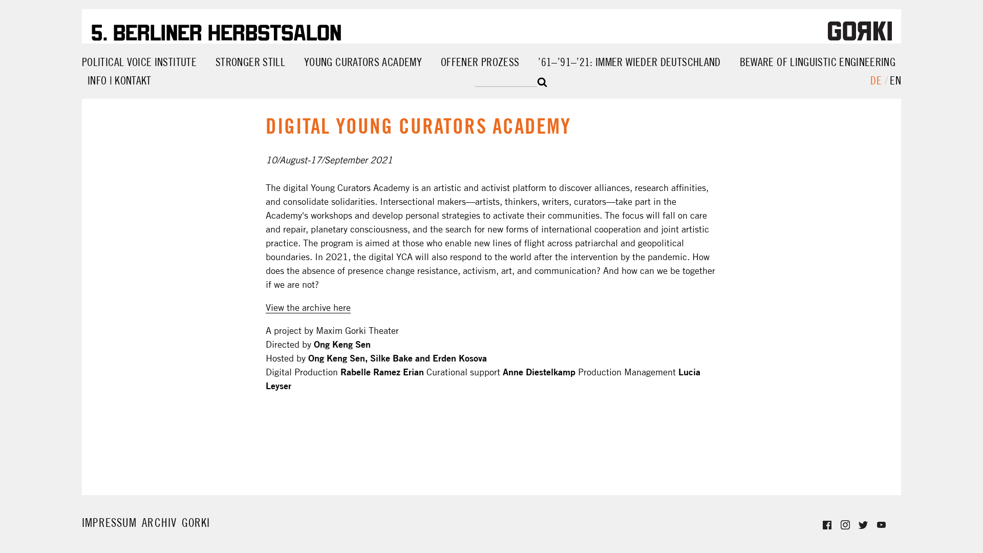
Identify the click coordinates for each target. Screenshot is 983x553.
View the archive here (308, 307)
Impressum (109, 522)
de (877, 80)
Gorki (196, 520)
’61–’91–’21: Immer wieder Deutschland (629, 62)
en (895, 80)
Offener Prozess (480, 62)
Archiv (159, 522)
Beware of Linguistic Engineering (818, 62)
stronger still (250, 62)
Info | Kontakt (120, 80)
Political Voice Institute (139, 62)
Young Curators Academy (363, 62)
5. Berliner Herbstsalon (216, 31)
